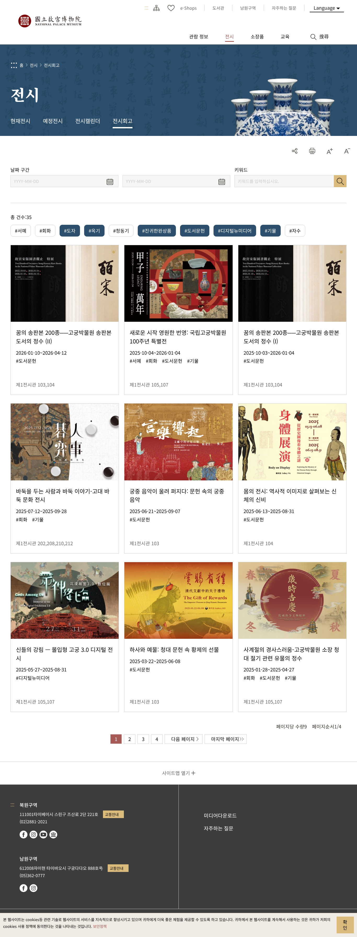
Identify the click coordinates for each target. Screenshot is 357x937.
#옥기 (94, 230)
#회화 (45, 230)
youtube (43, 834)
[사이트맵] (156, 8)
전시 (34, 65)
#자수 (295, 230)
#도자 (70, 230)
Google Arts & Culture (53, 834)
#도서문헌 (195, 230)
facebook (23, 834)
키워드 (241, 169)
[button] (312, 151)
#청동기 (121, 230)
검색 (340, 181)
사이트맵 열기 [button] (176, 772)
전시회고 (52, 65)
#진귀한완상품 (156, 230)
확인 (345, 924)
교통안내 (112, 814)
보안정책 (100, 926)
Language (324, 7)
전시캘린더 (87, 121)
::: (146, 7)
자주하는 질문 (218, 828)
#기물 (270, 230)
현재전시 (20, 121)
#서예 (20, 230)
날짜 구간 (20, 169)
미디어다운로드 (220, 815)
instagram (33, 834)
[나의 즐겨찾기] (171, 8)
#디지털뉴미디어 (235, 230)
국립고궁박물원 (49, 21)
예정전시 (53, 121)
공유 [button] (294, 151)
